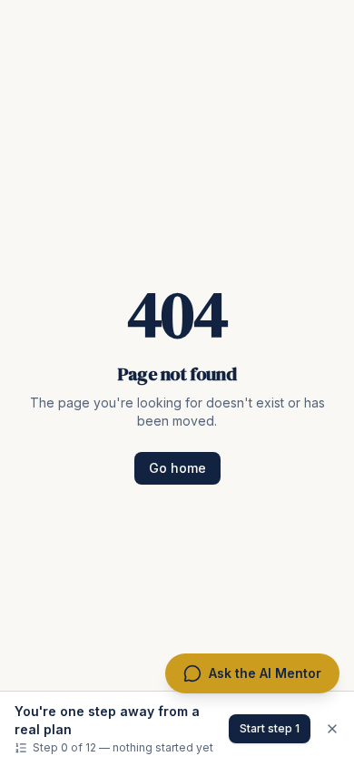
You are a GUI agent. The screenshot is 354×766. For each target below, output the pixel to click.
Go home (177, 468)
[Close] (332, 729)
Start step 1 (270, 728)
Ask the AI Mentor (265, 673)
